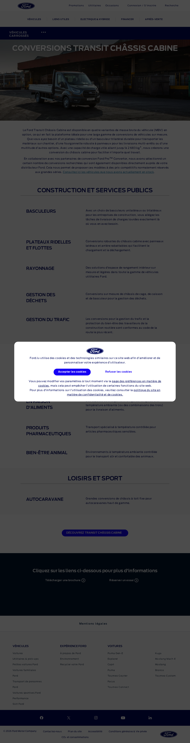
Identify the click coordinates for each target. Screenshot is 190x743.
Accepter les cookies (72, 372)
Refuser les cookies (118, 372)
